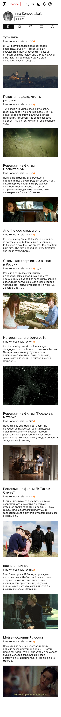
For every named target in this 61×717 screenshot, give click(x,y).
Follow (20, 18)
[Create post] (38, 4)
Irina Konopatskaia (13, 41)
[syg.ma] (4, 4)
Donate (14, 4)
